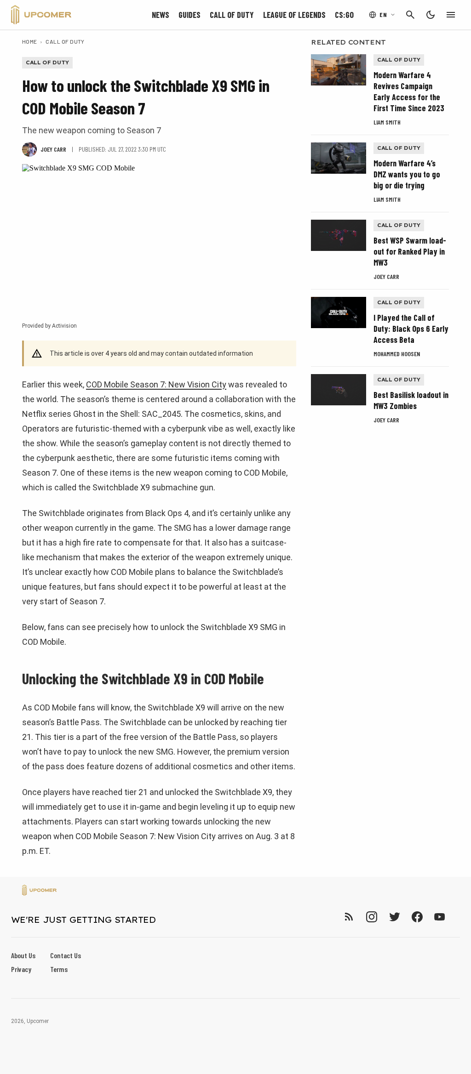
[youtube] (439, 916)
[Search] (410, 15)
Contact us (65, 955)
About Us (23, 955)
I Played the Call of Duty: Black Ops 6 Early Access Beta (410, 329)
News (160, 15)
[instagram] (371, 916)
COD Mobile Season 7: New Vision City (156, 384)
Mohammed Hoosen (396, 354)
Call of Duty (232, 15)
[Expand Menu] (451, 15)
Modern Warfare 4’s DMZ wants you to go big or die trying (406, 174)
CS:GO (344, 15)
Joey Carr (386, 276)
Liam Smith (387, 122)
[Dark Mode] (430, 15)
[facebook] (417, 916)
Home (29, 41)
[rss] (349, 916)
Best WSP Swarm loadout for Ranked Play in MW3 (409, 251)
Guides (189, 15)
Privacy (21, 969)
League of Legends (294, 15)
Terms (59, 969)
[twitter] (394, 916)
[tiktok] (456, 916)
